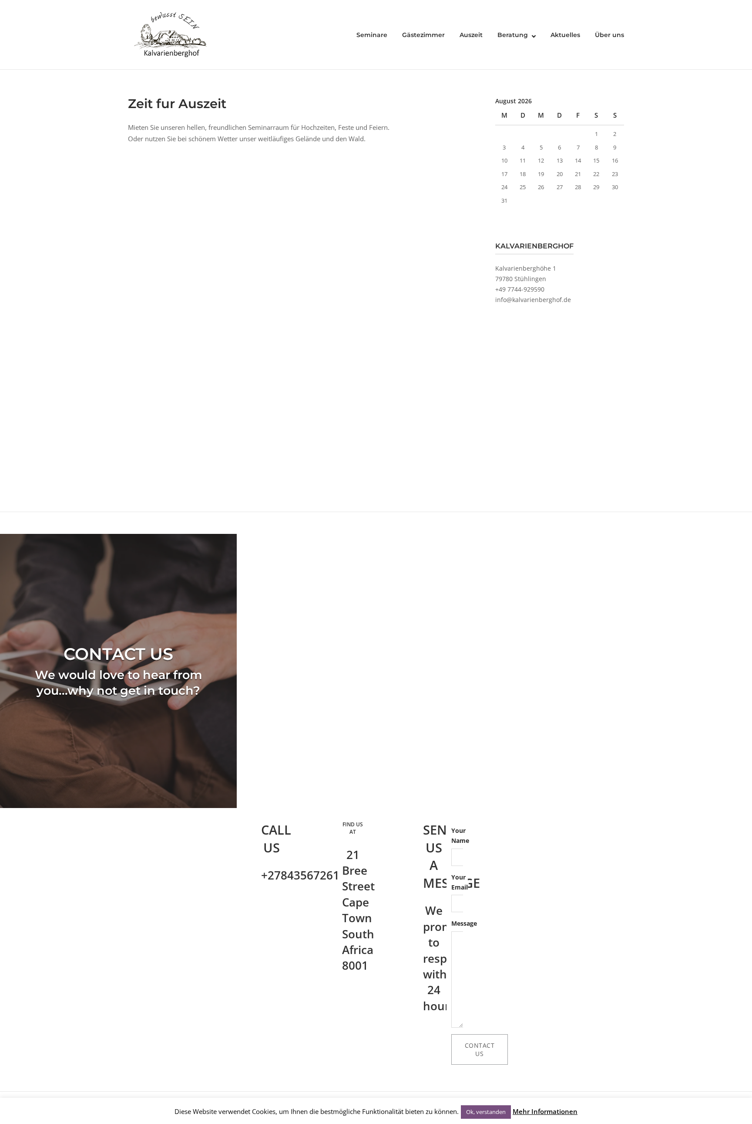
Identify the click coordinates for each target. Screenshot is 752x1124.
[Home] (171, 34)
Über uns (609, 35)
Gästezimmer (423, 35)
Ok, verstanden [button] (486, 1112)
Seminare (371, 35)
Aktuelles (565, 35)
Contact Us (480, 1049)
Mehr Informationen (545, 1111)
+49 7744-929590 (519, 289)
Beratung (512, 35)
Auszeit (471, 35)
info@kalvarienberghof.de (533, 299)
